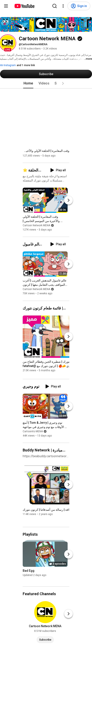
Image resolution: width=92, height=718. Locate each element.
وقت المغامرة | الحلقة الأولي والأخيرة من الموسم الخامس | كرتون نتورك (46, 150)
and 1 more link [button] (26, 65)
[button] (7, 43)
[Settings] (63, 6)
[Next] (68, 200)
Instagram (9, 65)
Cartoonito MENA (33, 431)
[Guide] (6, 6)
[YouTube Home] (24, 6)
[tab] (28, 83)
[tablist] (46, 83)
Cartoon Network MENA (36, 225)
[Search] (54, 6)
